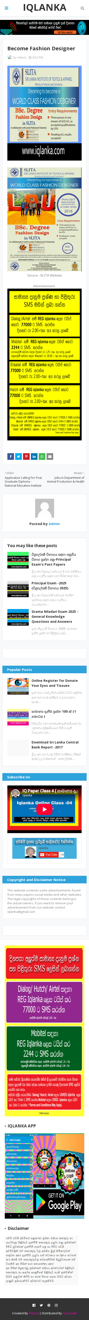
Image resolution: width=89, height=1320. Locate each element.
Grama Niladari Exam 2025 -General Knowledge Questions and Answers (55, 616)
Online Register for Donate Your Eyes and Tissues (55, 683)
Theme (34, 1313)
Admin (21, 57)
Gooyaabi (70, 1313)
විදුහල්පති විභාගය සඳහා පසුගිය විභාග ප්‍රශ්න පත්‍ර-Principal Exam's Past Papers (54, 559)
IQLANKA (44, 7)
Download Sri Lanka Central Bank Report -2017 (55, 744)
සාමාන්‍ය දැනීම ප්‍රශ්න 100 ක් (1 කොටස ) (54, 714)
